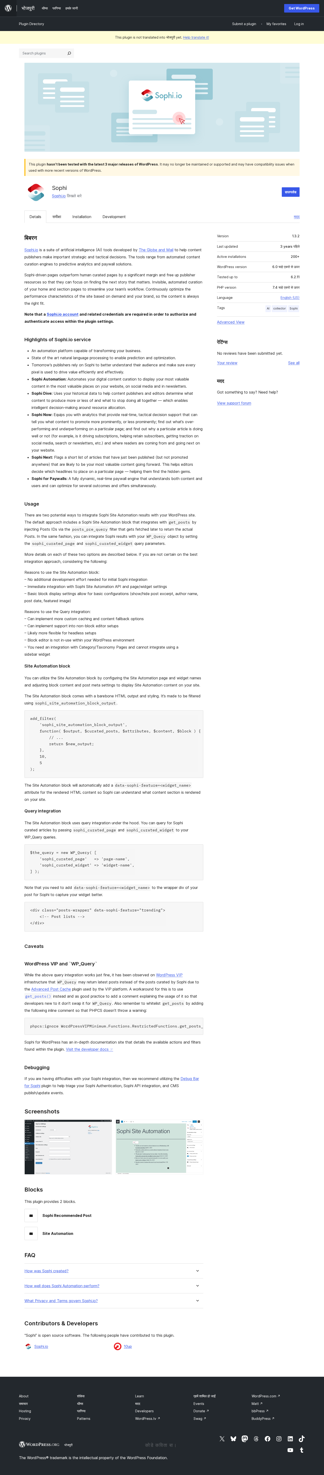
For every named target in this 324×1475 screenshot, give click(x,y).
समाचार (23, 1404)
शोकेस (80, 1396)
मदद (297, 216)
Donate (201, 1411)
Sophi (294, 308)
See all (294, 362)
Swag (200, 1419)
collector (279, 308)
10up (128, 1346)
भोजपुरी (68, 1445)
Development (114, 216)
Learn (139, 1396)
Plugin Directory (31, 24)
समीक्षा (56, 216)
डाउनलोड (290, 192)
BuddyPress (263, 1419)
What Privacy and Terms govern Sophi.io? (61, 1301)
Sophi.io (59, 195)
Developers (144, 1411)
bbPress (260, 1411)
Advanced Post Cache (51, 989)
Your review (227, 362)
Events (199, 1404)
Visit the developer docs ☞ (89, 1049)
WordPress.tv (147, 1419)
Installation (81, 216)
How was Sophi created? (46, 1271)
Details (35, 216)
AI (268, 308)
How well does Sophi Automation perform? (61, 1286)
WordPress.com (266, 1396)
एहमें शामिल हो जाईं (205, 1396)
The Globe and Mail (156, 249)
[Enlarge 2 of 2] (196, 1126)
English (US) (290, 298)
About (23, 1396)
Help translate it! (196, 37)
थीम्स (80, 1404)
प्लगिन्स (81, 1411)
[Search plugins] (69, 53)
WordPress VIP (169, 975)
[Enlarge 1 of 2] (105, 1126)
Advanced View (231, 322)
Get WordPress (302, 8)
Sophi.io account (63, 314)
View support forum (234, 403)
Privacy (25, 1419)
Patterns (83, 1419)
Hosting (25, 1411)
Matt (257, 1404)
